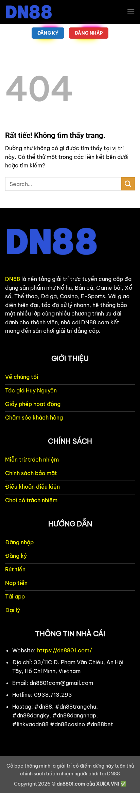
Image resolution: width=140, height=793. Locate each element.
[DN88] (39, 12)
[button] (131, 11)
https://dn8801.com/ (64, 650)
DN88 (12, 279)
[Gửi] (128, 183)
